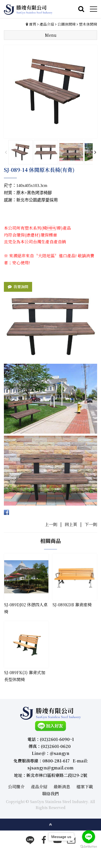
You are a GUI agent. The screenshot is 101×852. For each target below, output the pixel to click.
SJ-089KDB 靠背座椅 (72, 605)
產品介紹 (47, 24)
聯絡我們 (50, 794)
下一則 (91, 524)
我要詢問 (20, 286)
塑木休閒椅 (88, 24)
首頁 (32, 24)
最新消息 (62, 787)
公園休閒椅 (66, 24)
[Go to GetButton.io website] (88, 846)
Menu (50, 35)
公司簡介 (16, 787)
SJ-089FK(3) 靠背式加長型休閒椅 (24, 675)
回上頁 (71, 524)
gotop (50, 824)
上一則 (51, 524)
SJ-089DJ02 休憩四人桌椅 (26, 608)
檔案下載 (84, 787)
